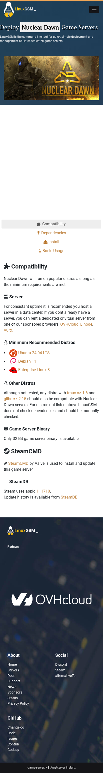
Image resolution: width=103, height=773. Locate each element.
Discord (61, 664)
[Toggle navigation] (94, 9)
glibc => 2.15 (15, 398)
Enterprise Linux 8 (34, 369)
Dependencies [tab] (53, 233)
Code (12, 733)
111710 (43, 491)
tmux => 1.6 (77, 392)
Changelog (16, 727)
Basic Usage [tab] (53, 250)
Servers (13, 670)
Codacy (13, 750)
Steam (60, 670)
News (12, 687)
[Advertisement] (51, 164)
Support (14, 681)
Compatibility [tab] (53, 224)
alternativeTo (65, 676)
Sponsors (15, 692)
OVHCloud (69, 324)
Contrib (13, 744)
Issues (13, 738)
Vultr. (8, 330)
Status (13, 698)
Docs (11, 676)
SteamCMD (18, 463)
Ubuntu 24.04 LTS (34, 352)
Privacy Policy (18, 703)
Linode (86, 324)
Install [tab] (53, 241)
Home (12, 664)
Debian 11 (27, 361)
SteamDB (69, 497)
